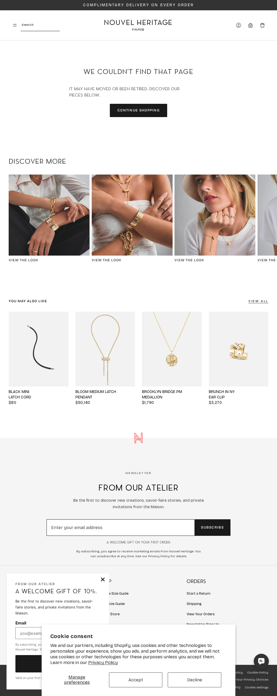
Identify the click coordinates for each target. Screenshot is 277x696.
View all (258, 301)
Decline (194, 679)
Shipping (194, 604)
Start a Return (198, 593)
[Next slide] (262, 221)
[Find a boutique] (250, 25)
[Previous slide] (81, 349)
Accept (135, 679)
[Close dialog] (103, 579)
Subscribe (212, 527)
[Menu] (15, 25)
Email (20, 623)
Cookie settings (256, 687)
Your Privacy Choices (252, 679)
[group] (105, 349)
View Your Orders (201, 614)
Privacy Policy (103, 662)
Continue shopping (138, 110)
